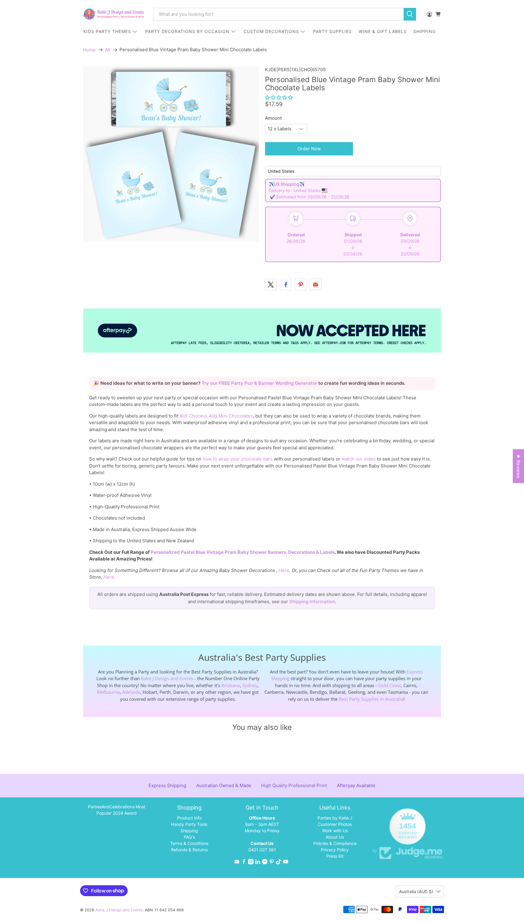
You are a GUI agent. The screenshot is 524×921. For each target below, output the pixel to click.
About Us (335, 837)
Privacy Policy (335, 849)
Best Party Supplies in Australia (371, 699)
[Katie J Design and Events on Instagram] (251, 862)
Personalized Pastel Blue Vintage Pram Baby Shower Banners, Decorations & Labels (243, 552)
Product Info (189, 817)
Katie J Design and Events (167, 678)
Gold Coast (389, 685)
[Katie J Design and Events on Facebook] (244, 862)
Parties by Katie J (334, 817)
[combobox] (278, 14)
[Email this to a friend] (315, 284)
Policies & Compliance (335, 843)
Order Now (309, 148)
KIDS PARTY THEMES (107, 31)
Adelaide (131, 692)
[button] (279, 97)
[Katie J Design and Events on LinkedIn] (257, 862)
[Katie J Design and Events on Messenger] (264, 862)
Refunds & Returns (189, 849)
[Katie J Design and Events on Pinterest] (271, 862)
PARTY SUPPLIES (332, 31)
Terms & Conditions (189, 843)
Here (284, 570)
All (107, 50)
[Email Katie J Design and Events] (237, 862)
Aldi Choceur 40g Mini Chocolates (216, 416)
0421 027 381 (262, 849)
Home (89, 50)
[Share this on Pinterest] (301, 284)
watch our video (358, 459)
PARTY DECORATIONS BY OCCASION (187, 31)
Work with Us (335, 830)
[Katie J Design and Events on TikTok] (278, 862)
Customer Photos (335, 824)
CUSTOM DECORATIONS (271, 31)
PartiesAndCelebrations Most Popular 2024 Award (116, 810)
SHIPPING (424, 31)
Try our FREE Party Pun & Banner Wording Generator (260, 383)
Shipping (189, 830)
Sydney (249, 685)
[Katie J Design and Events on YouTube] (285, 862)
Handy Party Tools (189, 824)
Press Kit (335, 856)
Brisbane (230, 685)
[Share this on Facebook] (285, 284)
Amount (273, 118)
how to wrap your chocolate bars (238, 459)
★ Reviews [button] (518, 466)
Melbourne (108, 692)
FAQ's (189, 837)
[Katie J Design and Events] (113, 14)
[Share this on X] (271, 284)
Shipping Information (312, 601)
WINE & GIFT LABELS (383, 31)
